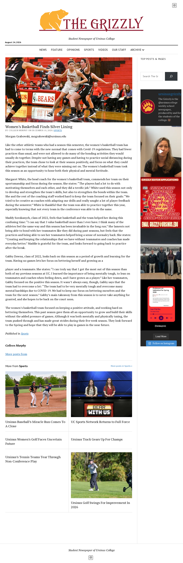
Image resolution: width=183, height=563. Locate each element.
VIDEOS (103, 49)
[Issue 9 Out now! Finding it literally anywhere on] (160, 304)
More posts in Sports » (121, 366)
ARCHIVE (135, 49)
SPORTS (89, 49)
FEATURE (57, 49)
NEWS (43, 49)
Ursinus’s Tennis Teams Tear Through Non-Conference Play (33, 459)
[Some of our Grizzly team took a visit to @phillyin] (160, 253)
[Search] (171, 76)
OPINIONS (73, 49)
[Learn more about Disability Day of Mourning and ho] (160, 151)
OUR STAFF (119, 49)
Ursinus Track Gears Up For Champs (97, 439)
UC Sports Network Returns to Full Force (100, 422)
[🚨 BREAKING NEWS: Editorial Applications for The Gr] (160, 202)
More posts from (16, 354)
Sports (58, 130)
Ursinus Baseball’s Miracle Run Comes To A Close (35, 424)
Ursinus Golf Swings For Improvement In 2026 (100, 504)
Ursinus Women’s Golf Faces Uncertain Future (33, 441)
